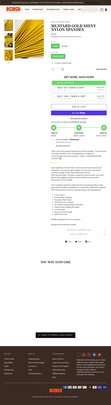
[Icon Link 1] (79, 355)
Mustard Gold (58, 56)
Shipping (54, 37)
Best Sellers (8, 362)
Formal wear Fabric (62, 22)
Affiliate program (58, 373)
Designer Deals (53, 9)
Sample (64, 46)
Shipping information (79, 230)
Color (54, 52)
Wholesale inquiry (35, 373)
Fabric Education (58, 370)
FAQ (30, 370)
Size (53, 42)
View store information (63, 145)
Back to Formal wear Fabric (57, 335)
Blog (54, 377)
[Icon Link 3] (89, 355)
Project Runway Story (60, 362)
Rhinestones (9, 370)
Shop (27, 9)
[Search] (96, 9)
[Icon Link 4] (94, 355)
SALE (6, 366)
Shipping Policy (34, 359)
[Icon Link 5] (99, 355)
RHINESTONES (38, 9)
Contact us (32, 366)
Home (53, 22)
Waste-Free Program (60, 366)
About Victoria (58, 359)
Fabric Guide (68, 9)
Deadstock (8, 373)
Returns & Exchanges (36, 362)
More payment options (78, 118)
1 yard (55, 46)
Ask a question (78, 234)
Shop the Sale (92, 2)
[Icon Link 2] (84, 355)
